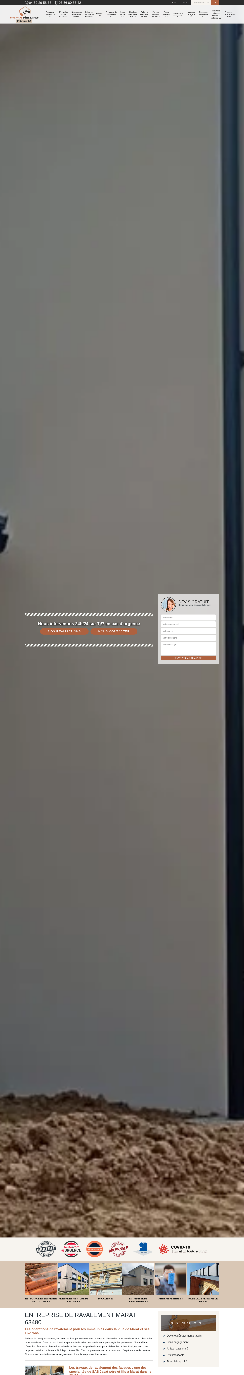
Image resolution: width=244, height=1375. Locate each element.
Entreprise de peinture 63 (50, 14)
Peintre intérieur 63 (166, 14)
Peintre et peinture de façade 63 (89, 14)
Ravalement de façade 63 (178, 14)
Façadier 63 (99, 14)
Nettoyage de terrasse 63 (203, 14)
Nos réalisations (64, 631)
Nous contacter (114, 631)
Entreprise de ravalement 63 (111, 14)
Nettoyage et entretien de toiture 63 (77, 14)
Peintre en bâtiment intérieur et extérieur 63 (216, 14)
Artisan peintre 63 (122, 14)
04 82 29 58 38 (40, 2)
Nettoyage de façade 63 (191, 14)
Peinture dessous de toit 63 (156, 14)
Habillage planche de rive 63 (132, 14)
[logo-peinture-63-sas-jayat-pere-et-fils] (24, 14)
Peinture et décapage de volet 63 (229, 14)
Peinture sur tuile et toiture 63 (144, 14)
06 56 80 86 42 (70, 2)
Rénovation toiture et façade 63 (63, 14)
